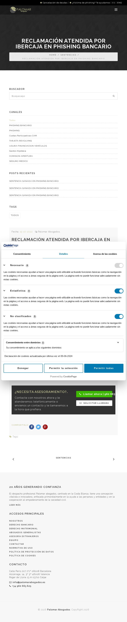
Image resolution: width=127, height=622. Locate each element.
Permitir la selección (63, 368)
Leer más (15, 505)
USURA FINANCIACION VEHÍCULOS (28, 146)
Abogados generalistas (25, 532)
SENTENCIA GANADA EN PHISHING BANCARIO (34, 181)
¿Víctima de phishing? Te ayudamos (91, 3)
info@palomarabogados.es (29, 582)
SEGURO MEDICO (18, 161)
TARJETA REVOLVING (20, 141)
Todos (12, 120)
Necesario (17, 265)
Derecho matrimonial (23, 529)
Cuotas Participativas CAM (23, 135)
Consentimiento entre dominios (25, 342)
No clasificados (20, 316)
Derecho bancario (21, 525)
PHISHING (14, 130)
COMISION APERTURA (21, 156)
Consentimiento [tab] (22, 254)
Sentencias (68, 55)
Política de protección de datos (31, 552)
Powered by (63, 376)
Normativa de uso (21, 548)
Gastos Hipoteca (17, 151)
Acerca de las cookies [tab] (105, 254)
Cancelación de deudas (54, 3)
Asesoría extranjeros (24, 536)
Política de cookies (22, 556)
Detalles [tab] (63, 254)
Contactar (16, 544)
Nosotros (16, 521)
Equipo (13, 540)
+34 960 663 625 (21, 586)
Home (53, 55)
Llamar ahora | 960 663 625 (97, 394)
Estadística (18, 291)
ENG (119, 3)
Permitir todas (104, 368)
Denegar (23, 368)
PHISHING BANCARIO (20, 125)
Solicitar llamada (96, 403)
